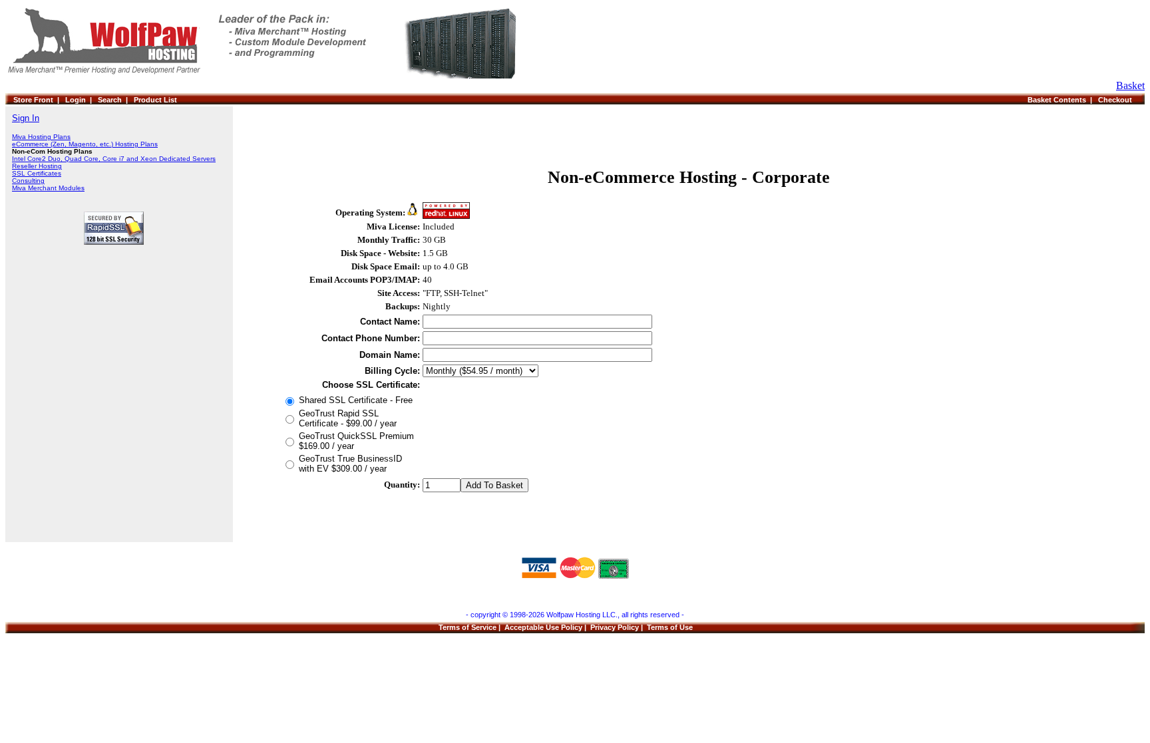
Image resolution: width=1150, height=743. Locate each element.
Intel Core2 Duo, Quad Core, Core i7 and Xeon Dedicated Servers (114, 158)
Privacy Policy (614, 627)
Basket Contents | (1063, 100)
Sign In (25, 118)
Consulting (28, 180)
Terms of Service (467, 627)
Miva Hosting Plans (41, 136)
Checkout (1117, 100)
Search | (116, 100)
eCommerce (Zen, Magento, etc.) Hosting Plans (85, 144)
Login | (81, 100)
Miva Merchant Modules (48, 188)
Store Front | (39, 100)
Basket (1130, 85)
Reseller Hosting (37, 166)
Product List (155, 100)
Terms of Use (670, 627)
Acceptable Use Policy (543, 627)
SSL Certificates (36, 173)
